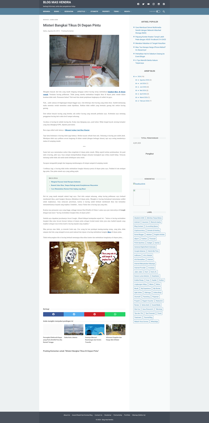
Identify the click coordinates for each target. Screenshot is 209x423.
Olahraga (147, 292)
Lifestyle (81, 11)
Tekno (116, 11)
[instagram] (153, 4)
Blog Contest (138, 226)
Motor (158, 284)
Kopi (147, 280)
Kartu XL (154, 272)
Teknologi (159, 309)
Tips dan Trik (138, 313)
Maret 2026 (144, 97)
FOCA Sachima (139, 243)
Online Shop (157, 292)
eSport (136, 238)
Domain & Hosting (153, 230)
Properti (106, 11)
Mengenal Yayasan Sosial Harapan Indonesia (65, 182)
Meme (151, 284)
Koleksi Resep (139, 280)
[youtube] (148, 4)
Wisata (127, 11)
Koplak (154, 280)
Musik (136, 288)
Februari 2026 (144, 101)
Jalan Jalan (138, 272)
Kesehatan (69, 11)
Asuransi (145, 222)
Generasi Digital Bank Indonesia (145, 247)
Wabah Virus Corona (141, 321)
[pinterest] (163, 4)
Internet (150, 259)
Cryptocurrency (139, 230)
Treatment (137, 317)
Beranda (46, 11)
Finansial (152, 238)
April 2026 (143, 94)
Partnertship (118, 415)
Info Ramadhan (139, 259)
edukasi (149, 234)
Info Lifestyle (147, 255)
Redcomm (159, 301)
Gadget (149, 243)
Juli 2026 (143, 83)
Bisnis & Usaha (156, 222)
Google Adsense (139, 251)
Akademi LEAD (139, 218)
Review (136, 305)
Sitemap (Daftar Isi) (138, 415)
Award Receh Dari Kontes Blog (82, 415)
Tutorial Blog (148, 317)
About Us (67, 415)
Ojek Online (138, 292)
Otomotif (94, 11)
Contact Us (98, 415)
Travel (159, 313)
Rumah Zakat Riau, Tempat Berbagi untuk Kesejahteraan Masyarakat (74, 185)
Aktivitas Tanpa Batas (154, 218)
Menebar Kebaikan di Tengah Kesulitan (150, 43)
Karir (146, 272)
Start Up (137, 309)
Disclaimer (107, 415)
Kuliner (161, 280)
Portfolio (127, 415)
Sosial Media (156, 305)
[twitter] (143, 4)
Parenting (146, 297)
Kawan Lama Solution (141, 276)
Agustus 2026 (144, 80)
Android (137, 222)
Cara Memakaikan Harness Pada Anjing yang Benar (68, 189)
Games (157, 243)
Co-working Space (152, 226)
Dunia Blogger (139, 234)
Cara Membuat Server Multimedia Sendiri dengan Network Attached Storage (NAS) (148, 30)
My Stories (156, 288)
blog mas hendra (57, 2)
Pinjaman (155, 297)
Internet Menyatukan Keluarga (144, 263)
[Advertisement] (149, 119)
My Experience (146, 288)
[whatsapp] (115, 314)
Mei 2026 (143, 90)
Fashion (144, 238)
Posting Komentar (67, 31)
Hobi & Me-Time (153, 251)
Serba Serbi (145, 305)
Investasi (151, 268)
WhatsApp (154, 321)
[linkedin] (158, 4)
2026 (139, 76)
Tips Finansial (150, 313)
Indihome (137, 255)
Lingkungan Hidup (140, 284)
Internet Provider (140, 268)
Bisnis (56, 11)
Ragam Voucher (147, 301)
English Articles (159, 234)
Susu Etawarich (147, 309)
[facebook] (138, 4)
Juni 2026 (143, 87)
